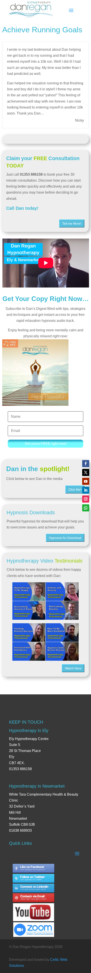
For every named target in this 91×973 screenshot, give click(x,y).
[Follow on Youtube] (85, 481)
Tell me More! (71, 223)
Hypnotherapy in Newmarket (37, 786)
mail (34, 898)
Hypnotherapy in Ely (28, 730)
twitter (34, 878)
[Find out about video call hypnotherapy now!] (34, 927)
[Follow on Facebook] (85, 463)
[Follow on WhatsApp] (85, 507)
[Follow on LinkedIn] (85, 490)
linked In (34, 888)
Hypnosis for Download (65, 538)
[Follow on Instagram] (85, 499)
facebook (34, 868)
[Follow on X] (85, 472)
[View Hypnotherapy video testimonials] (45, 601)
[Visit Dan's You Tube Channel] (34, 908)
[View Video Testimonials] (45, 642)
